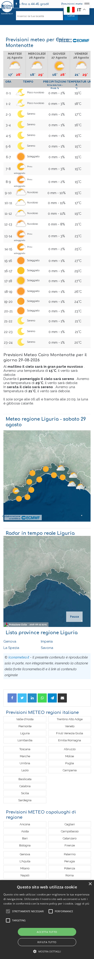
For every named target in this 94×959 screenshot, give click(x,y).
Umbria (25, 763)
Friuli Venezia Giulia (69, 733)
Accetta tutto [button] (47, 932)
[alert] (47, 919)
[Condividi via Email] (62, 698)
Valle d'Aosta (25, 719)
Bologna (25, 845)
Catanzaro (69, 838)
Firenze (70, 845)
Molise (69, 756)
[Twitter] (22, 698)
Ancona (25, 824)
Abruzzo (70, 749)
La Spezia (11, 648)
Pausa (74, 616)
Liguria (25, 733)
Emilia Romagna (69, 740)
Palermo (70, 854)
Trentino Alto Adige (70, 719)
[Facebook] (12, 698)
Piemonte (24, 726)
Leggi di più (82, 903)
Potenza (69, 868)
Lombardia (25, 740)
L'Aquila (25, 861)
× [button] (90, 884)
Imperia (47, 641)
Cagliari (70, 824)
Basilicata (24, 779)
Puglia (69, 763)
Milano (24, 868)
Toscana (24, 749)
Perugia (69, 861)
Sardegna (24, 800)
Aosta (25, 831)
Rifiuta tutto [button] (46, 942)
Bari (25, 838)
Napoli (25, 875)
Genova (9, 641)
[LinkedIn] (32, 698)
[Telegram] (52, 698)
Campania (70, 770)
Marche (25, 756)
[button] (47, 951)
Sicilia (25, 793)
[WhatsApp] (42, 698)
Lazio (25, 770)
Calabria (25, 786)
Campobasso (69, 831)
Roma (69, 875)
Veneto (69, 726)
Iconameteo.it (18, 657)
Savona (47, 648)
